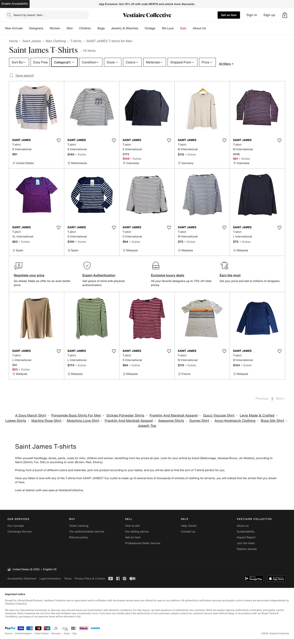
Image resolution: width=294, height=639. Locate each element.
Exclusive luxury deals (167, 275)
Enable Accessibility (15, 4)
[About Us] (209, 28)
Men (70, 28)
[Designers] (46, 28)
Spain (67, 633)
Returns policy (78, 537)
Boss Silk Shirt (272, 420)
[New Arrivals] (25, 28)
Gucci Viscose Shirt (218, 415)
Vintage (149, 28)
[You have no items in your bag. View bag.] (285, 15)
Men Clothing (56, 41)
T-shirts (75, 41)
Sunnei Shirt (199, 420)
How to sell (132, 526)
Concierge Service (19, 531)
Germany (56, 633)
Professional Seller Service (142, 543)
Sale (183, 28)
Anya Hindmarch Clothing (234, 420)
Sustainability (246, 531)
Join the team (246, 543)
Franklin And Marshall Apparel (174, 415)
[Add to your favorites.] (58, 140)
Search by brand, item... (29, 15)
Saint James (31, 41)
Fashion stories (247, 549)
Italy (75, 633)
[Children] (94, 28)
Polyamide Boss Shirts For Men (76, 415)
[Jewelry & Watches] (141, 28)
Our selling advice (137, 531)
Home (13, 41)
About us (243, 526)
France (8, 633)
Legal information (50, 578)
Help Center (189, 526)
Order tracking (78, 526)
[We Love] (177, 28)
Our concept (15, 526)
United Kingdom (23, 633)
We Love (168, 28)
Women (55, 28)
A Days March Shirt (30, 415)
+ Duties (80, 154)
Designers (36, 28)
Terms (67, 578)
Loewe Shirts (15, 420)
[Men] (76, 28)
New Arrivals (14, 28)
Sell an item (229, 15)
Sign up (269, 15)
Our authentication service (86, 531)
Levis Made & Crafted (257, 415)
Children (85, 28)
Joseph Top (147, 425)
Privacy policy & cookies (90, 578)
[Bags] (107, 28)
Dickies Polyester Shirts (125, 415)
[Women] (63, 28)
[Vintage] (158, 28)
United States (42, 633)
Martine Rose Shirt (46, 420)
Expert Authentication (98, 275)
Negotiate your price (29, 275)
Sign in (251, 15)
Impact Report (246, 537)
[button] (285, 15)
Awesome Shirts (171, 420)
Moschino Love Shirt (83, 420)
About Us (199, 28)
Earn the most (230, 275)
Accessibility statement (21, 578)
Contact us (188, 531)
